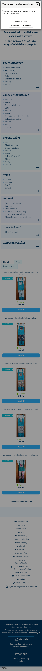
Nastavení (15, 26)
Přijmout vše (21, 21)
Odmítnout (27, 26)
